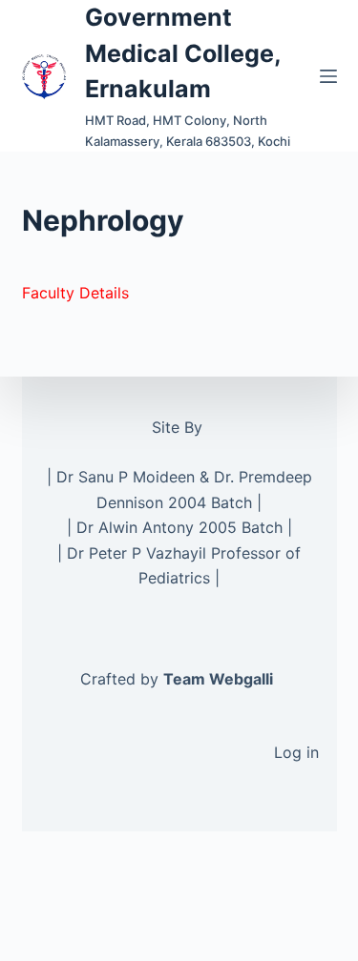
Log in (296, 752)
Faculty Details (75, 292)
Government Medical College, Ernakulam (183, 53)
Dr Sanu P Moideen (125, 476)
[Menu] (328, 76)
